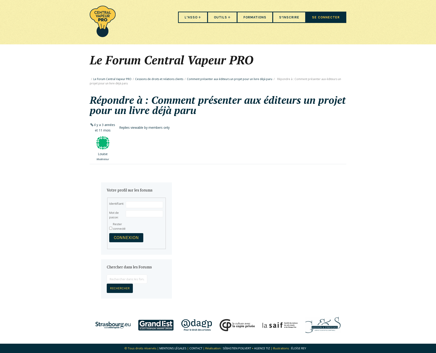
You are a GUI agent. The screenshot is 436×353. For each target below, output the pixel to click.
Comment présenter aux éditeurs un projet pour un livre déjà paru (229, 79)
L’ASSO (191, 17)
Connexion (126, 237)
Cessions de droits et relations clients (159, 79)
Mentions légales (172, 348)
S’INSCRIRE (289, 17)
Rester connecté (119, 226)
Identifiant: (116, 204)
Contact (195, 348)
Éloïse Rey (298, 348)
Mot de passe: (114, 215)
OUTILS (220, 17)
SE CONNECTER (326, 17)
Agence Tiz (262, 348)
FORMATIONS (254, 17)
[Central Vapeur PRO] (103, 35)
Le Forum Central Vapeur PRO (112, 79)
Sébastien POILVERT (237, 348)
